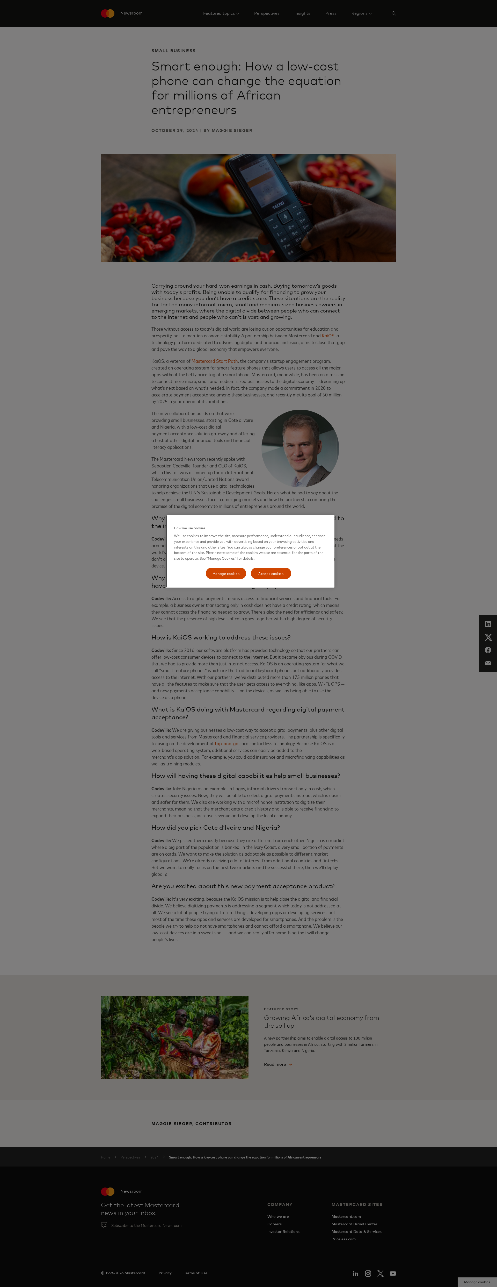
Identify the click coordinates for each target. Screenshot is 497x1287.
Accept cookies (271, 573)
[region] (250, 551)
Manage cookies (226, 573)
